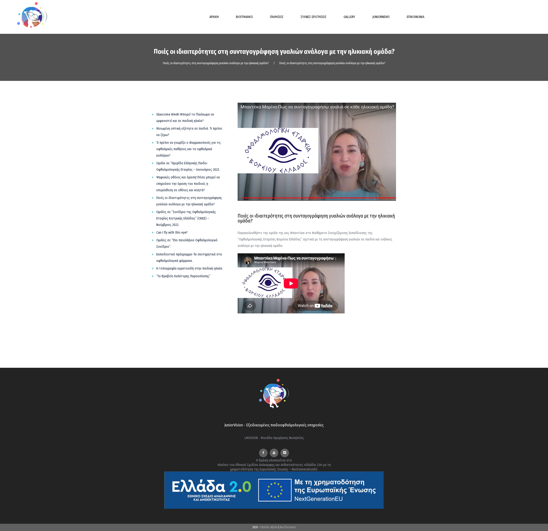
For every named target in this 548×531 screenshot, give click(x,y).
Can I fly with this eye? (172, 232)
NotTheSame (288, 527)
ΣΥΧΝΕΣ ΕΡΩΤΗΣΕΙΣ (313, 17)
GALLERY (349, 17)
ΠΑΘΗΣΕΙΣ (276, 17)
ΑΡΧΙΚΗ (214, 17)
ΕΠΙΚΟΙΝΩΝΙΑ (415, 17)
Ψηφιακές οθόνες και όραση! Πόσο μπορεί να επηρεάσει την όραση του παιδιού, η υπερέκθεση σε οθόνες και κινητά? (188, 183)
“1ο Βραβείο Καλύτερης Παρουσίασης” (183, 276)
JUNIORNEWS (381, 17)
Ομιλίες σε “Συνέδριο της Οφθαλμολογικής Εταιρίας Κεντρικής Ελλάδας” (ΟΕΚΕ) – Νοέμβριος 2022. (186, 218)
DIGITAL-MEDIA (269, 527)
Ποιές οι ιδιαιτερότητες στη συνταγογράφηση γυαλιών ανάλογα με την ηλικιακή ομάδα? (216, 63)
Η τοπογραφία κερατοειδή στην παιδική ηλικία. (189, 268)
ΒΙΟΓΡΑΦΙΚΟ (244, 17)
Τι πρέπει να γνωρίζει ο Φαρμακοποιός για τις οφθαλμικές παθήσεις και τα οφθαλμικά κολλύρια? (188, 149)
